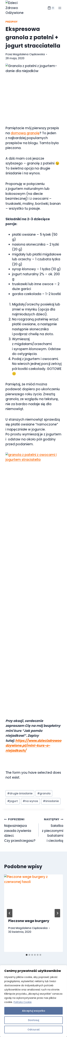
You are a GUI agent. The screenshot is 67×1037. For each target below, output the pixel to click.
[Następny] (57, 913)
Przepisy (11, 21)
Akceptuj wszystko (33, 1011)
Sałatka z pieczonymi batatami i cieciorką (52, 830)
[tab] (26, 955)
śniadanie (51, 801)
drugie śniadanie (19, 793)
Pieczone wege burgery (28, 920)
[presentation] (33, 894)
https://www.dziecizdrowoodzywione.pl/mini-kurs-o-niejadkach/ (33, 745)
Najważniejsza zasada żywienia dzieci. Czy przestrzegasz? (19, 830)
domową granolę (25, 133)
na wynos (30, 801)
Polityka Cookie (23, 1002)
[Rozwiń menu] (60, 8)
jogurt (12, 801)
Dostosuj (33, 1020)
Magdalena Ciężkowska (29, 54)
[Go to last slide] (9, 913)
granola (44, 793)
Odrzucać (33, 1029)
